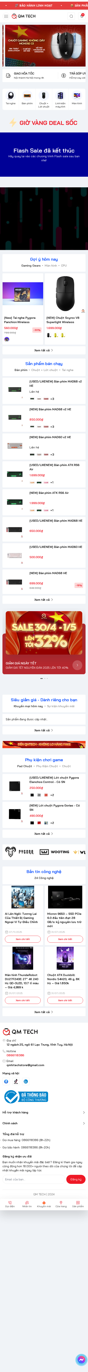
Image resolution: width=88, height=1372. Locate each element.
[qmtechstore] (23, 16)
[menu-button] (6, 16)
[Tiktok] (16, 1081)
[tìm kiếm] (71, 16)
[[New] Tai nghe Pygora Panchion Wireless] (22, 293)
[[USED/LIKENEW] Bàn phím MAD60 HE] (14, 555)
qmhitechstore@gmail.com (25, 1065)
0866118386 (15, 1055)
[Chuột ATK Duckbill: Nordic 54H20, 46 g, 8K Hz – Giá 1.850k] (65, 958)
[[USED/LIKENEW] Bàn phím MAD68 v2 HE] (14, 390)
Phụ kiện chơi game (44, 759)
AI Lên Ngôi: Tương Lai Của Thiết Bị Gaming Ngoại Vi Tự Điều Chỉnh (21, 918)
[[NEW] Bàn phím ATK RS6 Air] (14, 501)
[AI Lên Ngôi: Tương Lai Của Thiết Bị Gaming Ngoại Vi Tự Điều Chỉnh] (22, 897)
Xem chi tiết (23, 939)
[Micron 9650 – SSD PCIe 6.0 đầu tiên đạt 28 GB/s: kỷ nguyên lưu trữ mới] (65, 897)
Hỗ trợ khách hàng (15, 1112)
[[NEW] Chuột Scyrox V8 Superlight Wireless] (65, 293)
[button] (41, 678)
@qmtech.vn (22, 219)
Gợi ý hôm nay (44, 259)
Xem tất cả (42, 350)
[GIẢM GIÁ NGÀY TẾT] (44, 633)
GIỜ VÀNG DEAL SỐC (48, 122)
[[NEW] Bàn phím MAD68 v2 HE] (14, 418)
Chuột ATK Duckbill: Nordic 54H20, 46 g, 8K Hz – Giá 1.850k (63, 979)
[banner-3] (44, 46)
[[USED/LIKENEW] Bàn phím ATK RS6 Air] (14, 473)
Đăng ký (75, 1179)
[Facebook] (6, 1081)
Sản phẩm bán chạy (44, 363)
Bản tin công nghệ (44, 871)
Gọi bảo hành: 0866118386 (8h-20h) (26, 1147)
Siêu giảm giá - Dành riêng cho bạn (44, 699)
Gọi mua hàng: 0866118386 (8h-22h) (26, 1140)
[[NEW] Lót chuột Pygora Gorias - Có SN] (14, 814)
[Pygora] (19, 852)
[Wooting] (54, 852)
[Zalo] (26, 1081)
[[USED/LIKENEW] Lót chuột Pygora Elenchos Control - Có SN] (14, 786)
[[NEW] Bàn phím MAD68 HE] (14, 581)
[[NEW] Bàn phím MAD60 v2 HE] (14, 445)
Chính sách (9, 1123)
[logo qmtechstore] (44, 1032)
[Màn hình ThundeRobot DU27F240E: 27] (22, 958)
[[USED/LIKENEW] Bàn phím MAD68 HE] (14, 529)
